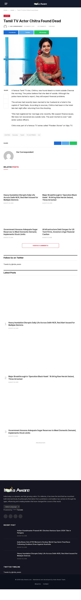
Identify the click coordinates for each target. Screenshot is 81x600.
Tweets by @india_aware (12, 264)
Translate (20, 510)
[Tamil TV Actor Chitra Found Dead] (40, 61)
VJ (39, 135)
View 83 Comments (40, 245)
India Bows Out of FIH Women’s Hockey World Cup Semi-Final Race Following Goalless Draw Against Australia (43, 543)
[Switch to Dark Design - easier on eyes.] (72, 4)
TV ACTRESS (31, 135)
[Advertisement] (40, 459)
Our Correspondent (16, 26)
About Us (38, 584)
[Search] (75, 3)
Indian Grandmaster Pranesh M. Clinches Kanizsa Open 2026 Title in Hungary (44, 532)
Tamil (22, 135)
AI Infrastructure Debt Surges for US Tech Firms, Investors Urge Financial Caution (58, 231)
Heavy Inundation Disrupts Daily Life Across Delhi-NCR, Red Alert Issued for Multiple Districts (21, 197)
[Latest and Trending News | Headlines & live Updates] (40, 3)
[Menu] (6, 3)
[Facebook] (6, 96)
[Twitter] (6, 101)
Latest (6, 16)
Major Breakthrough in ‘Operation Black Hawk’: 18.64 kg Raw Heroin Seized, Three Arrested (59, 197)
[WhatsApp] (6, 105)
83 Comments (42, 26)
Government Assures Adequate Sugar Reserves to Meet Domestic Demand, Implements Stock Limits (21, 231)
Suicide (15, 135)
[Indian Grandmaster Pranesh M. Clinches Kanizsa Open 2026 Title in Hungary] (9, 533)
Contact (45, 584)
